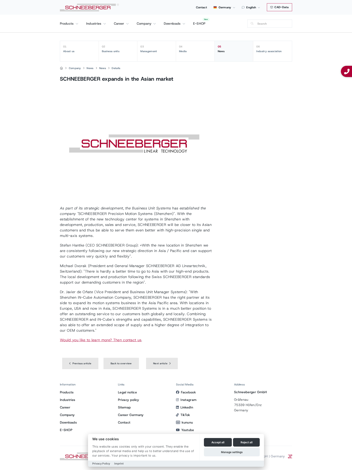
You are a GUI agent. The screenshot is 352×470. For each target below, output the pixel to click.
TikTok (185, 415)
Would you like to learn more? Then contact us (100, 340)
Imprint (119, 463)
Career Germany (130, 415)
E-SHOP (199, 23)
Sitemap (124, 407)
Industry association (269, 49)
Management (148, 49)
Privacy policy (128, 400)
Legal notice (127, 392)
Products (67, 23)
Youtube (187, 430)
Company (145, 23)
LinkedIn (186, 407)
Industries (94, 23)
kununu (187, 422)
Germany (224, 7)
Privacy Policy (101, 463)
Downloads (173, 23)
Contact (201, 7)
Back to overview (121, 363)
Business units (110, 49)
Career (119, 23)
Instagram (188, 400)
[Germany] (61, 68)
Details (116, 68)
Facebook (188, 392)
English (251, 7)
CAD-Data (281, 7)
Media (183, 49)
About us (69, 49)
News (221, 49)
